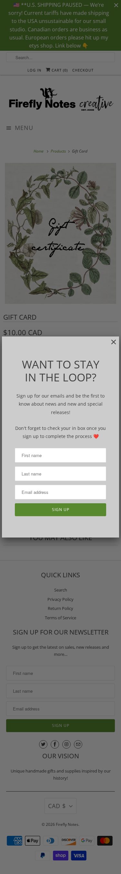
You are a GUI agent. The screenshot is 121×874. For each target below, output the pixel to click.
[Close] (110, 345)
